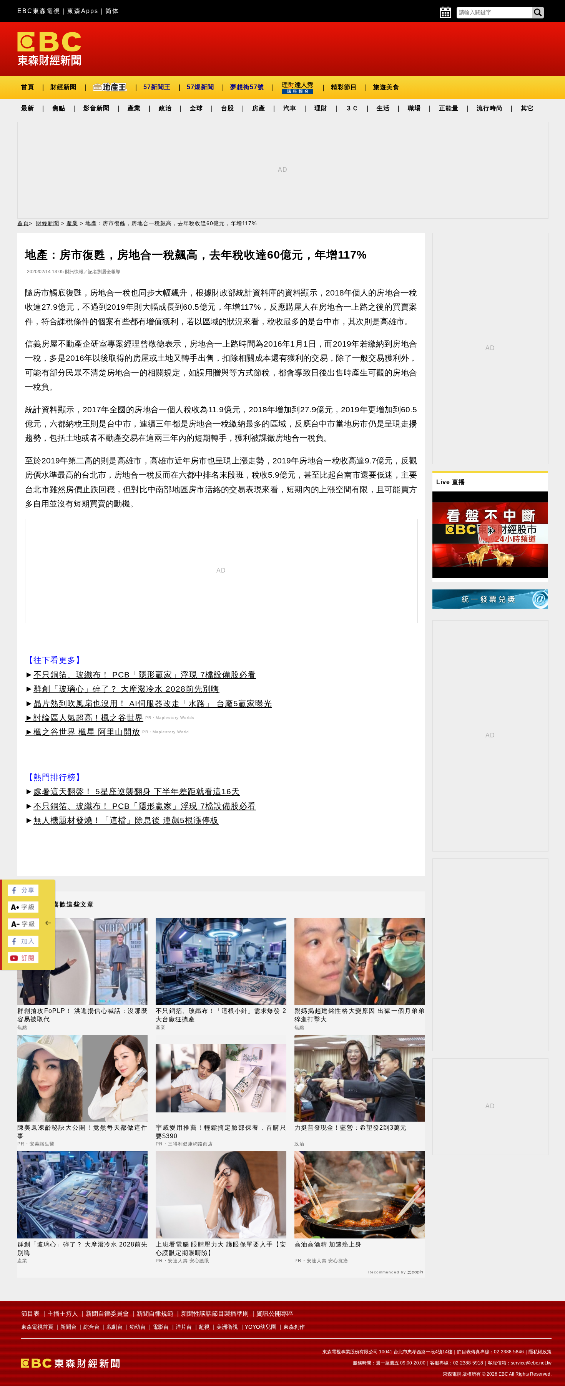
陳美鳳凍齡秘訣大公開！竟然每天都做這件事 (82, 1131)
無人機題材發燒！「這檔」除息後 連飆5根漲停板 (126, 820)
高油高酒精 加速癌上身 (328, 1244)
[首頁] (49, 48)
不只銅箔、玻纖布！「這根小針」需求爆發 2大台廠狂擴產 (221, 1015)
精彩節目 (344, 87)
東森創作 (294, 1327)
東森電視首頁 (37, 1327)
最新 (27, 108)
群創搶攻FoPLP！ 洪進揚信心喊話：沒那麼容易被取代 (82, 1015)
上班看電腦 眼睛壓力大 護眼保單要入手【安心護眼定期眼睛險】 (221, 1248)
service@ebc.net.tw (531, 1363)
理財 (320, 108)
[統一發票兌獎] (490, 606)
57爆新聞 (200, 87)
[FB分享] (23, 893)
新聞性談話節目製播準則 (215, 1313)
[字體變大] (23, 910)
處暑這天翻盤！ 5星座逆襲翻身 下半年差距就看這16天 (136, 791)
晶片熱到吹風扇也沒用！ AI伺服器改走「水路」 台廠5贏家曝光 (152, 703)
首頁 (27, 87)
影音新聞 (96, 108)
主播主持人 (62, 1313)
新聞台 (68, 1327)
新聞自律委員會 (107, 1313)
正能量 (449, 108)
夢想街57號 (247, 87)
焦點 (58, 108)
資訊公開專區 (274, 1313)
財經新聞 (63, 87)
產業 (134, 108)
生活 (383, 108)
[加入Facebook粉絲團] (23, 944)
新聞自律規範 (154, 1313)
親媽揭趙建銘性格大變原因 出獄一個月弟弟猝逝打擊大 (359, 1015)
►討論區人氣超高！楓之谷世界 (84, 717)
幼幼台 (138, 1327)
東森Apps (82, 11)
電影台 (161, 1327)
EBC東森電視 (38, 11)
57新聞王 (157, 87)
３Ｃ (352, 108)
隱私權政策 (540, 1351)
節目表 (30, 1313)
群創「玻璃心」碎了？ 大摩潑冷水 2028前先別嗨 (126, 688)
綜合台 (91, 1327)
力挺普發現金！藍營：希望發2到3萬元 (350, 1127)
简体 (112, 11)
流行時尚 (490, 108)
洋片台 (184, 1327)
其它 (527, 108)
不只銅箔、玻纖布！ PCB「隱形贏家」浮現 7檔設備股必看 (144, 674)
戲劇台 (114, 1327)
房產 (258, 108)
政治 (165, 108)
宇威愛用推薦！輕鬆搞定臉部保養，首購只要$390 (221, 1131)
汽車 (289, 108)
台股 (227, 108)
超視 (204, 1327)
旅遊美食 (386, 87)
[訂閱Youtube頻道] (23, 961)
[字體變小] (23, 928)
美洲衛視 (227, 1327)
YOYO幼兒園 (260, 1327)
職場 (414, 108)
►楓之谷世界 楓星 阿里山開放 (82, 731)
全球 (196, 108)
